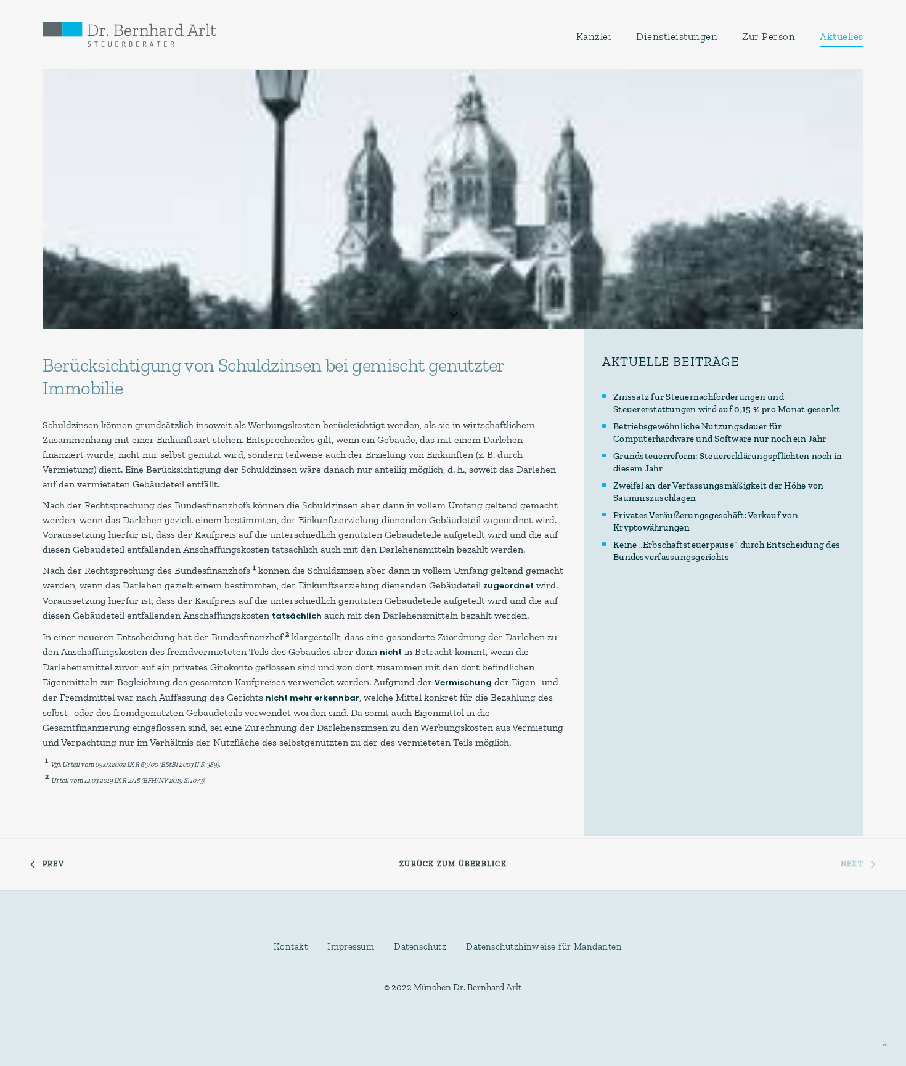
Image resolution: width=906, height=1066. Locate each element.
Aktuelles (841, 36)
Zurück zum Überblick (453, 863)
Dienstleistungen (676, 36)
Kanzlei (594, 36)
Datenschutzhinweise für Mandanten (544, 946)
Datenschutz (420, 946)
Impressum (350, 946)
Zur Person (768, 36)
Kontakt (291, 946)
